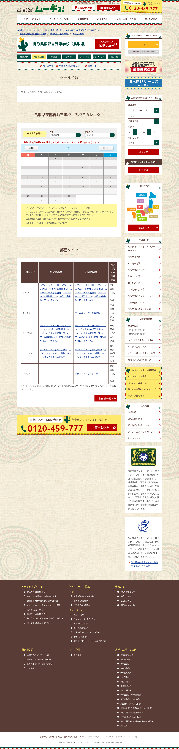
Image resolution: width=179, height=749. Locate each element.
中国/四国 (142, 219)
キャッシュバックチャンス (85, 619)
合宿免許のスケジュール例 (140, 295)
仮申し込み (110, 7)
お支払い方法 (134, 282)
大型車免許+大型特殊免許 (131, 694)
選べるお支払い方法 (35, 609)
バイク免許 (74, 649)
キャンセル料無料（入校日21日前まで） (43, 596)
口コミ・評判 (84, 57)
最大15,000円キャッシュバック (142, 389)
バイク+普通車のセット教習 (141, 340)
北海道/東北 (142, 195)
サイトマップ (134, 438)
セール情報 (48, 65)
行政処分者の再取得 (137, 333)
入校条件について (136, 302)
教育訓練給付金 (126, 655)
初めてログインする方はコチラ (143, 51)
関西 (139, 207)
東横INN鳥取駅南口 (58, 288)
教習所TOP (24, 57)
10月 (106, 148)
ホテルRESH (53, 300)
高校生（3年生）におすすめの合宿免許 (90, 641)
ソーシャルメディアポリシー (141, 431)
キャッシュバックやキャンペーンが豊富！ (44, 605)
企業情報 (132, 412)
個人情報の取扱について (139, 425)
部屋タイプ (93, 65)
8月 (31, 148)
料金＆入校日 (39, 57)
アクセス (69, 57)
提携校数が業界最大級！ (37, 614)
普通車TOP (143, 227)
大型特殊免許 (125, 672)
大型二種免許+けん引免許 (131, 717)
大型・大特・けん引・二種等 (141, 353)
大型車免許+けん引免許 (130, 699)
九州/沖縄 (131, 209)
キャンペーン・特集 (137, 376)
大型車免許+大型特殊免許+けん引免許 (136, 708)
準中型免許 (125, 668)
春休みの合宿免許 (81, 628)
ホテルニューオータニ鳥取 (87, 312)
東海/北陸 (153, 216)
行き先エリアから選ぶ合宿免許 (40, 663)
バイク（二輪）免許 (137, 346)
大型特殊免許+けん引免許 (131, 703)
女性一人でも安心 (81, 636)
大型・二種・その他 (125, 649)
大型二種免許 (125, 681)
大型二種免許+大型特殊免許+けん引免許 (136, 721)
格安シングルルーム (137, 382)
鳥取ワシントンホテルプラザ (53, 349)
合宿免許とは (134, 256)
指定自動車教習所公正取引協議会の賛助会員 (45, 618)
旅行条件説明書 (135, 418)
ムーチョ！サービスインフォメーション (142, 248)
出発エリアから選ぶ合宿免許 (39, 659)
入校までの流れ (135, 276)
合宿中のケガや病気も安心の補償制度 (42, 600)
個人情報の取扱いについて (38, 622)
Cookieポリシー (94, 736)
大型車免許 (125, 659)
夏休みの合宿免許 (81, 623)
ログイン (143, 44)
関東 (156, 207)
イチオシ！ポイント (32, 586)
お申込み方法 (134, 263)
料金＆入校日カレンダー (70, 65)
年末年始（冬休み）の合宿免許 (86, 632)
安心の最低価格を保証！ (37, 592)
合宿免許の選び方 (136, 269)
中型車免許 (125, 663)
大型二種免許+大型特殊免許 (131, 712)
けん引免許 (125, 677)
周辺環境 (114, 57)
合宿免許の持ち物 (136, 289)
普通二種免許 (125, 686)
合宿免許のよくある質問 (139, 308)
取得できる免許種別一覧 (139, 359)
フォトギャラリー (99, 57)
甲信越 (140, 201)
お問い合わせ (85, 7)
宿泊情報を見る (106, 398)
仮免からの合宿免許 (137, 329)
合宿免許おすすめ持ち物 (84, 596)
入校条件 (30, 668)
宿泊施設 (54, 57)
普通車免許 (133, 325)
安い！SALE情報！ (136, 395)
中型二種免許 (125, 690)
